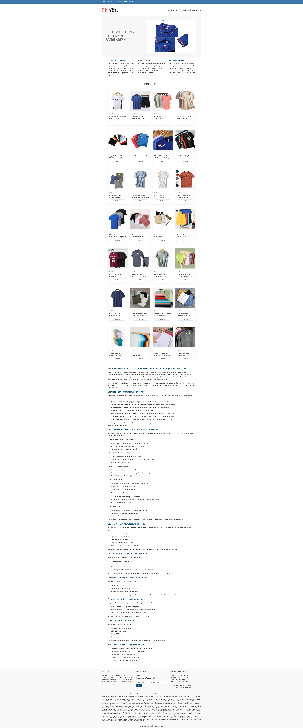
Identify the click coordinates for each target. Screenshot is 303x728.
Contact (130, 1)
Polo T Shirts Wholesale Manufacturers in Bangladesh (139, 158)
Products (109, 1)
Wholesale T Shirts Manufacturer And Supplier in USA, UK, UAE (162, 118)
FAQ (125, 1)
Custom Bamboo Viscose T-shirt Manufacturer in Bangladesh (140, 315)
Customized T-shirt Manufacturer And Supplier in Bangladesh (161, 276)
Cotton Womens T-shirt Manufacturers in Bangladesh (139, 236)
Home (104, 1)
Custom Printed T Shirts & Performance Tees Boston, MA (162, 315)
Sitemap (171, 725)
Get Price (117, 122)
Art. (111, 113)
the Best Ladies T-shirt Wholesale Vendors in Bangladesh (184, 276)
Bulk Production (118, 1)
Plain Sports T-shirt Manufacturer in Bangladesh (115, 315)
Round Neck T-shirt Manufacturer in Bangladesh (160, 236)
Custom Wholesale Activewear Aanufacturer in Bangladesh (140, 276)
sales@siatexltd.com (191, 10)
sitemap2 (142, 720)
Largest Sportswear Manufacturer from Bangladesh (138, 118)
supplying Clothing (108, 677)
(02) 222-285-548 (175, 10)
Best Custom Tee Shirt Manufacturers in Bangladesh (184, 355)
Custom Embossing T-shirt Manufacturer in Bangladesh (184, 315)
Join (139, 686)
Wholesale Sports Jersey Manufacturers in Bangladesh (117, 118)
